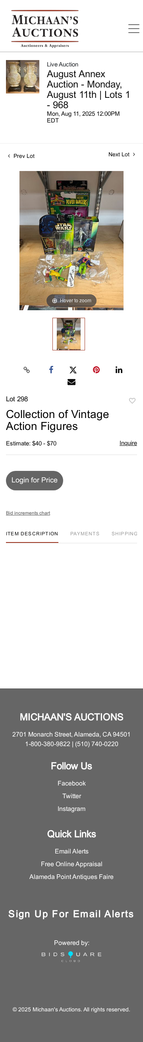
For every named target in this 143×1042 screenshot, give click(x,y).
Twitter (71, 796)
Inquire (128, 443)
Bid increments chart (28, 513)
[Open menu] (133, 28)
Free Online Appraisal (71, 864)
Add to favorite (132, 401)
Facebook (72, 784)
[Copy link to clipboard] (27, 370)
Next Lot (119, 154)
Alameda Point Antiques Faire (71, 877)
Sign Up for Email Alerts (71, 914)
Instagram (71, 809)
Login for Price (35, 480)
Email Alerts (72, 852)
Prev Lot (23, 156)
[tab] (32, 537)
